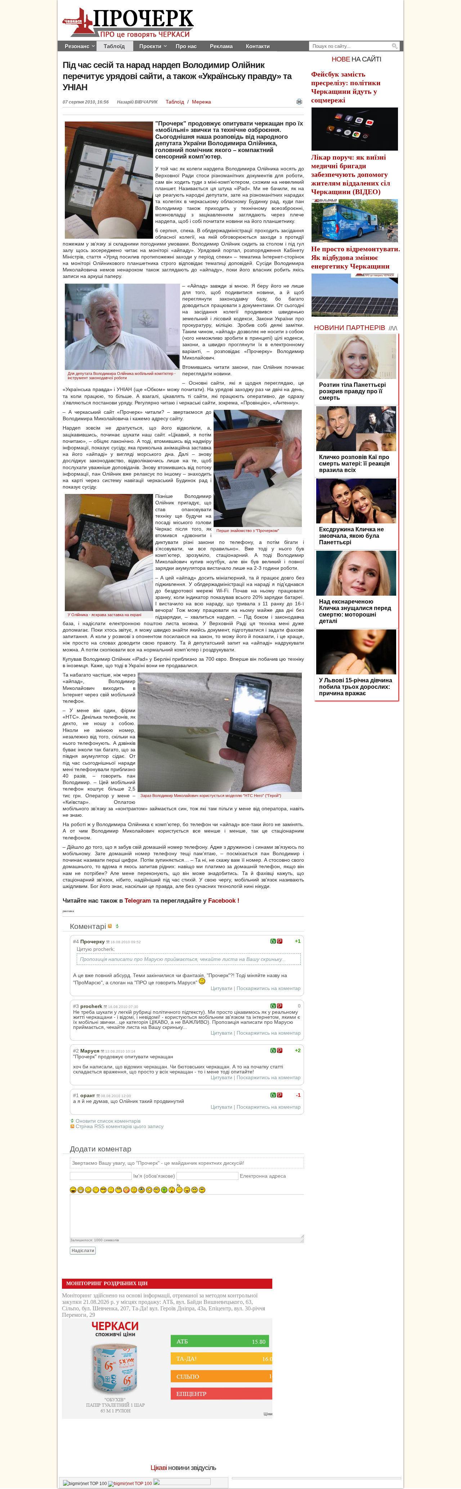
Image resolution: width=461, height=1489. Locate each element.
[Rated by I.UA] (182, 1483)
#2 (76, 1051)
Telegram (138, 900)
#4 (76, 941)
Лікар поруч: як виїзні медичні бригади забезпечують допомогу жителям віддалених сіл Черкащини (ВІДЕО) (350, 174)
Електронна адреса (263, 1176)
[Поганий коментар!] (279, 941)
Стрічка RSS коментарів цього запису (120, 1126)
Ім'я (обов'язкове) (154, 1176)
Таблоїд (175, 102)
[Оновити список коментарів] (118, 926)
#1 (76, 1095)
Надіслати (83, 1250)
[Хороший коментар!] (273, 941)
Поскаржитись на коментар (269, 988)
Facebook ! (224, 900)
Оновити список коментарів (108, 1121)
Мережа (201, 102)
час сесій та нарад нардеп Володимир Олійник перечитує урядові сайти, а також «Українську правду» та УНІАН (177, 76)
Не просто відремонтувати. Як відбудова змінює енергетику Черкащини (355, 257)
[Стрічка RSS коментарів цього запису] (111, 926)
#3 (76, 1006)
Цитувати (221, 988)
